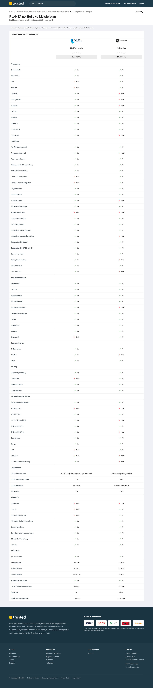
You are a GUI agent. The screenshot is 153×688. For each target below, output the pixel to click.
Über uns (12, 653)
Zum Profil (76, 57)
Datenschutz (65, 678)
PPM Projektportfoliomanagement (58, 11)
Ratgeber (49, 660)
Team (11, 660)
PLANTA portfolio (76, 48)
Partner (91, 653)
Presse (12, 663)
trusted (11, 11)
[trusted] (16, 3)
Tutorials (49, 663)
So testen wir (14, 657)
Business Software (112, 3)
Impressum (76, 678)
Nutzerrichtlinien (33, 678)
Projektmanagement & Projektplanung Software (30, 11)
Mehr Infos (89, 28)
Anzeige (138, 12)
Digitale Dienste (130, 3)
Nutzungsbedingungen (50, 678)
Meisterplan (121, 48)
